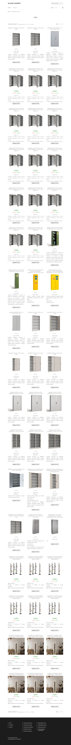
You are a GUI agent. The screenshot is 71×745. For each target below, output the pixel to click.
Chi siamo (11, 725)
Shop (14, 7)
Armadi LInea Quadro (28, 731)
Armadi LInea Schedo (28, 725)
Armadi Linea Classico (28, 723)
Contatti (10, 727)
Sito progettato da (11, 739)
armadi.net (18, 739)
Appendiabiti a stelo (42, 723)
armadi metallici (14, 3)
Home (9, 7)
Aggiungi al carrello (16, 62)
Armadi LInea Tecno (27, 729)
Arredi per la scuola (42, 727)
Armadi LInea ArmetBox (28, 727)
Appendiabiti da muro (42, 725)
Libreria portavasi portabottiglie (41, 729)
